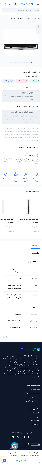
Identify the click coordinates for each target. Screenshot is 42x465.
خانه (39, 18)
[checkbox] (37, 96)
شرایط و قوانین (35, 424)
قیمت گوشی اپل (35, 397)
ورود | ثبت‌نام (7, 4)
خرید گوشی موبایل (30, 18)
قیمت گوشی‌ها (35, 389)
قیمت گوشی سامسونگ (32, 393)
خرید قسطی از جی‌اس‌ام (8, 80)
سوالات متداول (35, 420)
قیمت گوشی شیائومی (33, 401)
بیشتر (6, 337)
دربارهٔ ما (37, 417)
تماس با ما (36, 413)
